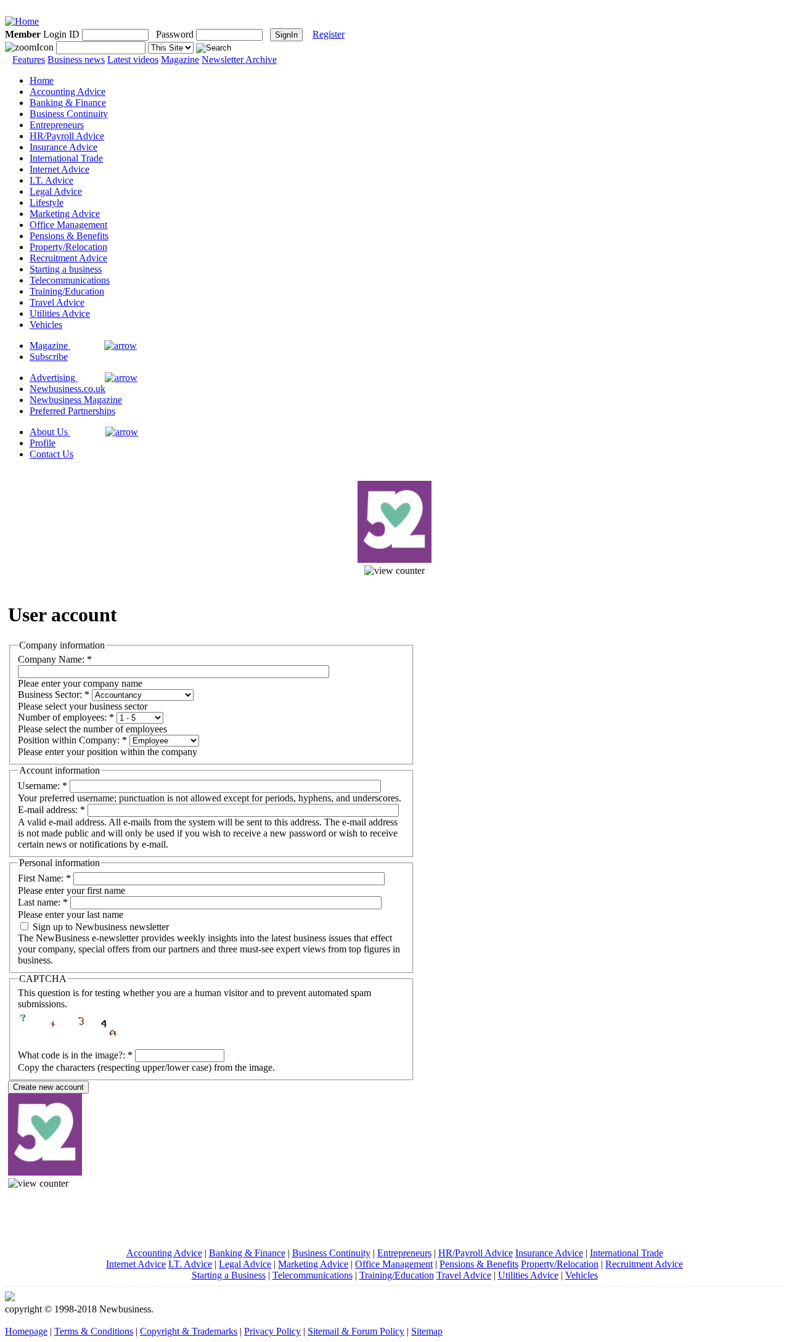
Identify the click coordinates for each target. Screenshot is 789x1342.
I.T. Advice (51, 180)
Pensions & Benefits (69, 236)
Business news (76, 59)
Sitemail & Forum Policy (356, 1331)
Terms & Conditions (93, 1331)
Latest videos (132, 59)
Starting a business (66, 269)
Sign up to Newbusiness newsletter (99, 927)
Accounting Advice (67, 91)
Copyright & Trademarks (188, 1331)
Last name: (43, 902)
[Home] (22, 21)
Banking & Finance (68, 102)
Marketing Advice (65, 213)
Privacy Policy (272, 1331)
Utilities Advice (60, 313)
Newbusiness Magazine (76, 400)
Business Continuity (69, 113)
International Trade (66, 158)
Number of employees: (66, 717)
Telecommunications (70, 280)
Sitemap (427, 1331)
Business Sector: (53, 694)
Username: (42, 785)
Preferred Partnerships (72, 411)
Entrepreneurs (57, 125)
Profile (42, 443)
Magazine (180, 59)
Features (28, 59)
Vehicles (46, 324)
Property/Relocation (68, 247)
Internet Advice (59, 169)
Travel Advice (57, 302)
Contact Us (51, 454)
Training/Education (67, 291)
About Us (50, 432)
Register (329, 34)
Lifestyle (46, 202)
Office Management (68, 224)
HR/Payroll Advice (67, 136)
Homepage (26, 1331)
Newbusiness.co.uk (67, 388)
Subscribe (49, 356)
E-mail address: (51, 809)
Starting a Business (229, 1275)
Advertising (54, 377)
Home (42, 80)
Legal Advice (56, 191)
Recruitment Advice (68, 258)
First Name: (44, 878)
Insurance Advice (63, 147)
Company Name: (55, 659)
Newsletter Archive (239, 59)
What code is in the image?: (75, 1055)
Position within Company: (72, 740)
